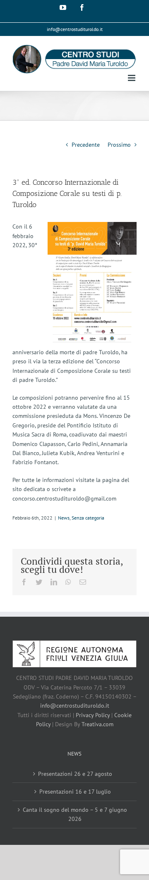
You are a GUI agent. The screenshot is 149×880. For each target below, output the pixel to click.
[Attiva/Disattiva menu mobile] (132, 78)
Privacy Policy (93, 715)
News (64, 518)
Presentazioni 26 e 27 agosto (75, 773)
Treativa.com (97, 724)
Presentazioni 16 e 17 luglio (75, 791)
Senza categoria (88, 518)
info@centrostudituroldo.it (75, 29)
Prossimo (119, 144)
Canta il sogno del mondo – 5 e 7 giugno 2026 (75, 814)
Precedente (86, 144)
